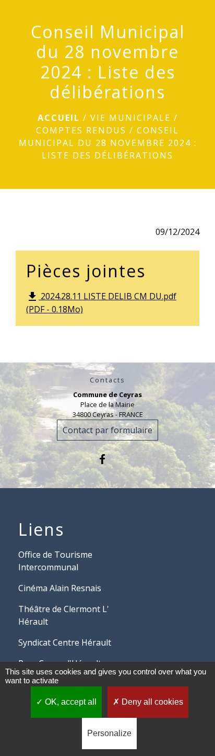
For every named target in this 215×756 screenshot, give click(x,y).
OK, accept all (70, 701)
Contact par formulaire (107, 430)
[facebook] (107, 459)
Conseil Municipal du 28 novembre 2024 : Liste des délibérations (108, 143)
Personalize (109, 733)
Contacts (107, 380)
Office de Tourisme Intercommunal (55, 561)
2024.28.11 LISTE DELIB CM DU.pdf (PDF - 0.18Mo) (101, 302)
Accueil (59, 117)
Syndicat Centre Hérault (64, 642)
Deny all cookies (151, 701)
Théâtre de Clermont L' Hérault (63, 615)
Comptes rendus (81, 130)
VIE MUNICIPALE (130, 117)
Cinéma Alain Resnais (59, 588)
